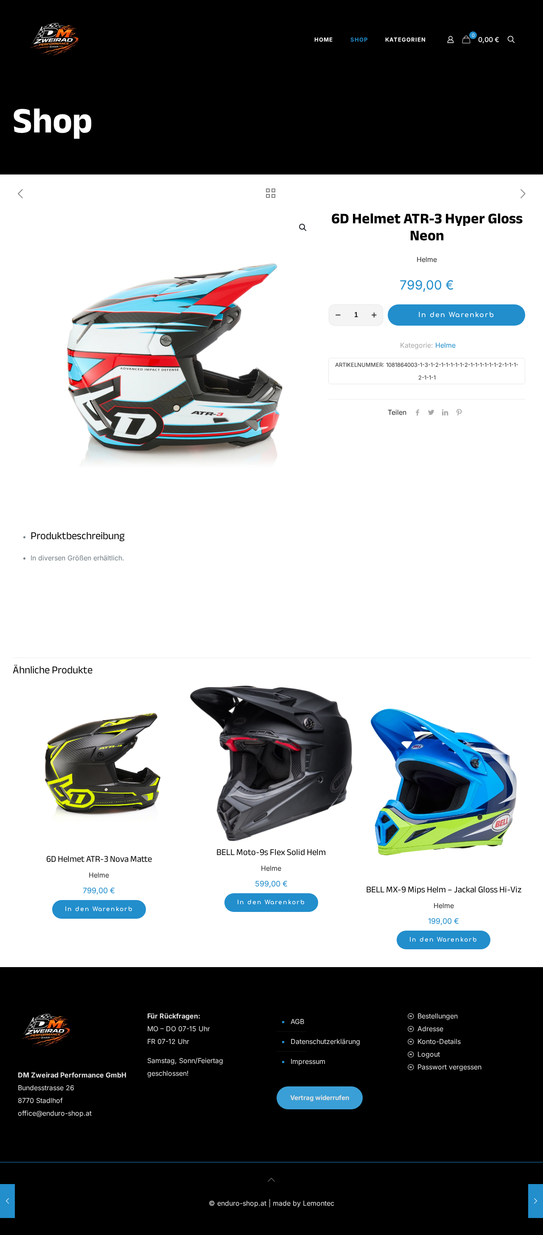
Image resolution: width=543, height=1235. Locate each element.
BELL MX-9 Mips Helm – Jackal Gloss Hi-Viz (443, 891)
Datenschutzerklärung (325, 1041)
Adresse (430, 1028)
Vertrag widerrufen (319, 1098)
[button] (303, 227)
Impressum (308, 1061)
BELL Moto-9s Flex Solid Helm (271, 853)
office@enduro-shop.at (55, 1113)
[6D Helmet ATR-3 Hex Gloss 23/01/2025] (7, 1201)
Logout (428, 1054)
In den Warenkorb (456, 315)
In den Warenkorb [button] (99, 909)
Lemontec (318, 1203)
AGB (297, 1021)
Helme (445, 345)
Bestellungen (437, 1016)
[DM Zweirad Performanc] (54, 39)
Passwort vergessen (449, 1067)
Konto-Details (439, 1041)
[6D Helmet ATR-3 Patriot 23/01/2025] (535, 1201)
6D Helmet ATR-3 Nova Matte (99, 860)
